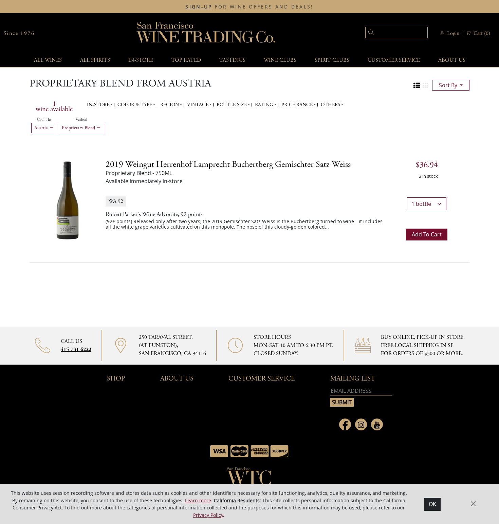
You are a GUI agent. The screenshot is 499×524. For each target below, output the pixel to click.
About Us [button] (451, 60)
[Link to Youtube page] (377, 424)
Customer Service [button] (261, 378)
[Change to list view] (416, 85)
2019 (228, 164)
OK (432, 504)
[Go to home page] (249, 478)
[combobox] (386, 33)
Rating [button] (265, 105)
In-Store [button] (140, 60)
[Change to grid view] (425, 85)
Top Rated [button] (186, 60)
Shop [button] (116, 378)
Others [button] (331, 105)
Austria (41, 128)
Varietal (81, 119)
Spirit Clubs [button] (332, 60)
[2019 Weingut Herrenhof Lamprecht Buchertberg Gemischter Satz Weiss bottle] (68, 199)
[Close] (473, 503)
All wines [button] (48, 60)
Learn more (198, 500)
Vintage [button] (198, 105)
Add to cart (427, 234)
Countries (44, 119)
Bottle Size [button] (232, 105)
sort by (449, 85)
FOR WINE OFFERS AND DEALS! (249, 7)
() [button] (482, 33)
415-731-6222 (76, 349)
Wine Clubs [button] (280, 60)
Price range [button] (297, 105)
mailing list (352, 378)
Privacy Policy (208, 514)
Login (453, 33)
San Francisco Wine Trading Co (206, 33)
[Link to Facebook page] (345, 424)
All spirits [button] (95, 60)
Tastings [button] (232, 60)
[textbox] (396, 32)
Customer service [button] (394, 60)
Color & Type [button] (135, 105)
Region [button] (170, 105)
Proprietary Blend (79, 128)
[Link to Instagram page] (361, 424)
